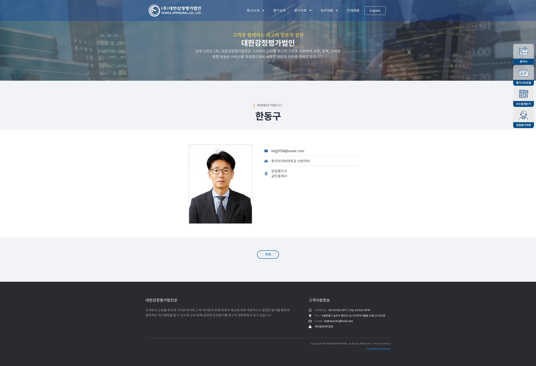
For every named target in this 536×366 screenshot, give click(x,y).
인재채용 (353, 10)
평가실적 (279, 10)
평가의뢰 (300, 10)
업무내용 (327, 10)
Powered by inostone (378, 348)
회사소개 (253, 10)
